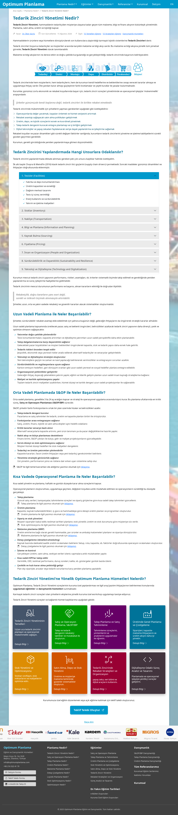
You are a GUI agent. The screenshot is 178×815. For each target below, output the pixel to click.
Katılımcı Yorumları (142, 775)
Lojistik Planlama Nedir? (58, 777)
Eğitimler (96, 747)
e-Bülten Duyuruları (99, 793)
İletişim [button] (156, 4)
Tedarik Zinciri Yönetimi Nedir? (60, 753)
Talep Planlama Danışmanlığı (147, 757)
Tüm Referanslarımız (146, 766)
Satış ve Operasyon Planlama (103, 753)
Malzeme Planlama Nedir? (58, 769)
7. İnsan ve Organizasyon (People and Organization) (50, 252)
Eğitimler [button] (86, 4)
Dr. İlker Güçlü (28, 34)
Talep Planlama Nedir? (57, 761)
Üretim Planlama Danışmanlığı (147, 761)
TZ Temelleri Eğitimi (92, 34)
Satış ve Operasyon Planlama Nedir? (63, 757)
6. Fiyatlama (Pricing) (33, 244)
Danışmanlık (141, 747)
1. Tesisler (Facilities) (33, 175)
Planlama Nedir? (31, 11)
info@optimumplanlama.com (16, 762)
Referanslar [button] (124, 4)
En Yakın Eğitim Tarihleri (105, 789)
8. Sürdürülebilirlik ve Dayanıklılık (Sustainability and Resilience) (57, 260)
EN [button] (171, 4)
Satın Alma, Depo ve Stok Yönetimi (106, 769)
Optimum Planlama (23, 4)
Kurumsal (140, 782)
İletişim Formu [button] (14, 772)
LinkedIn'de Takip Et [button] (17, 784)
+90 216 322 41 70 (11, 766)
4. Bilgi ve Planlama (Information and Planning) (48, 227)
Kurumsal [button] (142, 4)
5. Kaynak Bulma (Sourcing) (37, 235)
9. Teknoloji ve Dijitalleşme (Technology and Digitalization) (54, 269)
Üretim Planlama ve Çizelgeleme (105, 761)
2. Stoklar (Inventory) (33, 210)
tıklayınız (85, 466)
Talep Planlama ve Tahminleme (104, 757)
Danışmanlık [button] (105, 4)
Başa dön (89, 721)
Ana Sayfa (17, 11)
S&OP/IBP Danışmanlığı (144, 753)
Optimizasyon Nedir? (56, 784)
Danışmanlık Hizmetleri (133, 34)
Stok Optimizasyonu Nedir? (59, 780)
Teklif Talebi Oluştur (88, 710)
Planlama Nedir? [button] (66, 4)
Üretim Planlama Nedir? (57, 765)
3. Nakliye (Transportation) (36, 218)
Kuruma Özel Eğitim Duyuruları (104, 797)
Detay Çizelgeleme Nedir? (58, 773)
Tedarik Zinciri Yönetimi (101, 773)
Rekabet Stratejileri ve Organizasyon (107, 777)
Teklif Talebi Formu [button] (16, 778)
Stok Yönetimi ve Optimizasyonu (105, 765)
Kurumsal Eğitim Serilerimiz (146, 771)
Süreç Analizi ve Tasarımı (101, 780)
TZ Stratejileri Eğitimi (112, 34)
